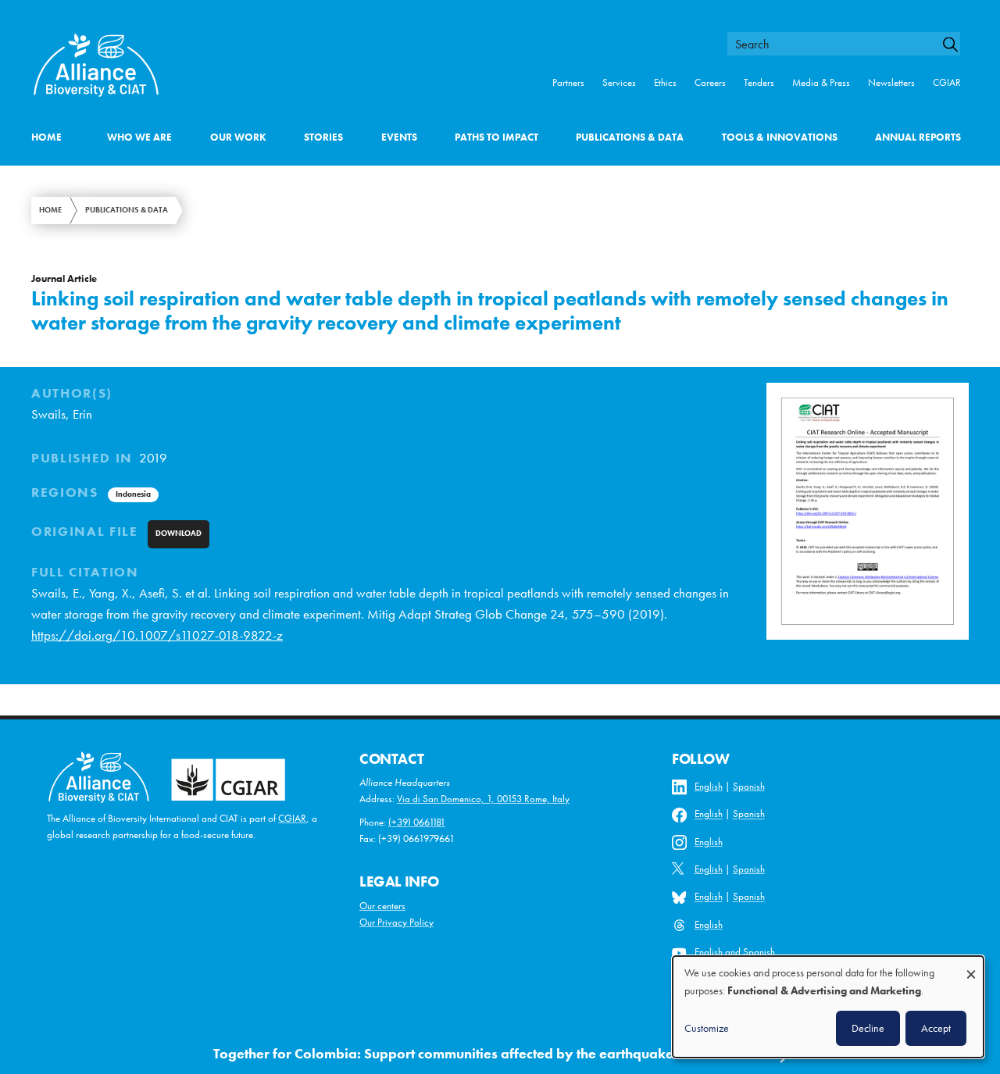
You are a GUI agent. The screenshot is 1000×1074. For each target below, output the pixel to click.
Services (619, 82)
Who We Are (139, 137)
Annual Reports (918, 137)
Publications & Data (630, 137)
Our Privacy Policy (396, 922)
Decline (868, 1028)
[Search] (956, 44)
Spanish (749, 786)
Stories (323, 137)
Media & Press (821, 82)
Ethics (665, 82)
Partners (568, 82)
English (709, 786)
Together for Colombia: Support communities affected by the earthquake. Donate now (485, 1053)
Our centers (382, 905)
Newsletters (891, 82)
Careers (710, 82)
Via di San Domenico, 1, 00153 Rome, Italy (483, 798)
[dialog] (828, 1007)
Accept (936, 1028)
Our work (238, 137)
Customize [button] (706, 1028)
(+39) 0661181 (416, 822)
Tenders (759, 82)
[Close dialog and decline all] (971, 966)
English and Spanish (735, 951)
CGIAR (947, 82)
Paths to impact (496, 137)
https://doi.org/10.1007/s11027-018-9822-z (157, 635)
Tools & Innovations (780, 137)
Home (46, 137)
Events (399, 137)
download (178, 533)
